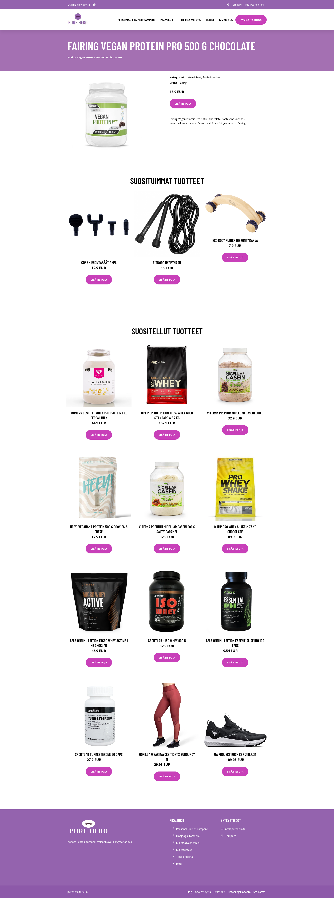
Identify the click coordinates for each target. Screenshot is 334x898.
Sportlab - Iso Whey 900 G (167, 640)
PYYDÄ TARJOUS (251, 20)
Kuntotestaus (184, 849)
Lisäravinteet (193, 77)
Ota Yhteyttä (203, 891)
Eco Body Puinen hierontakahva (235, 240)
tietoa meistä (191, 20)
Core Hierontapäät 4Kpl (99, 262)
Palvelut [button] (166, 20)
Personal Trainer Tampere (192, 829)
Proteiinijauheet (212, 77)
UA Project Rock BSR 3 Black (235, 754)
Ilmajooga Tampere (188, 836)
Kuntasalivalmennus (188, 842)
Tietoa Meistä (184, 856)
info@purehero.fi (254, 4)
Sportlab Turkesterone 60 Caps (99, 754)
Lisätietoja (183, 103)
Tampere (236, 4)
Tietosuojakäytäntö (239, 891)
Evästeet (219, 891)
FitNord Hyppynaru (167, 262)
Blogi (210, 20)
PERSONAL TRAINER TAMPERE (136, 20)
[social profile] (94, 4)
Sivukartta (259, 891)
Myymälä (226, 20)
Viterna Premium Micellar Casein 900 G (235, 413)
